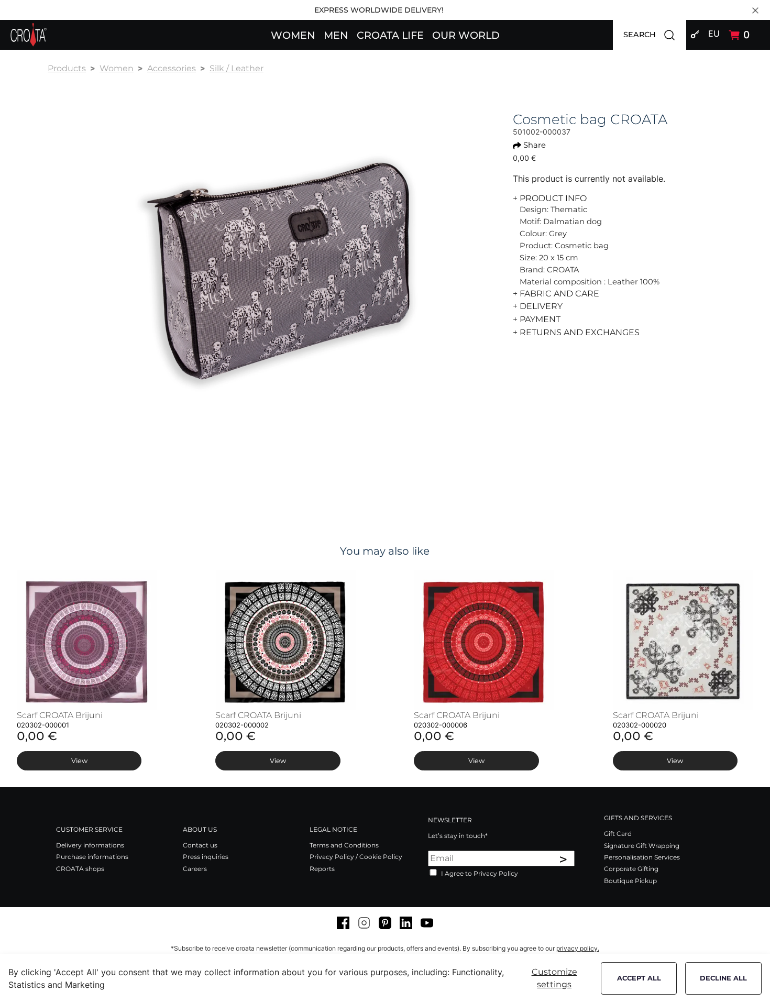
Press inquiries (205, 857)
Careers (195, 869)
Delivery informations (90, 845)
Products (67, 68)
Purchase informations (92, 857)
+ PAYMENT (536, 319)
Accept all (639, 978)
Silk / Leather (236, 68)
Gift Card (618, 833)
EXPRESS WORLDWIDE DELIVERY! (379, 10)
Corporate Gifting (631, 869)
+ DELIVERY (538, 306)
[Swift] (28, 35)
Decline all (723, 978)
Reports (322, 869)
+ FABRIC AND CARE (556, 294)
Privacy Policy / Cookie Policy (356, 857)
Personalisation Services (642, 857)
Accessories (171, 68)
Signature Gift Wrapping (641, 846)
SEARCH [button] (654, 34)
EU (714, 33)
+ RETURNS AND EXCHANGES (576, 332)
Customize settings (554, 978)
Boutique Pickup (630, 881)
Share (534, 145)
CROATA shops (80, 869)
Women (117, 68)
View (79, 761)
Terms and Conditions (344, 845)
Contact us (200, 845)
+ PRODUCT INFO (550, 198)
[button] (293, 34)
